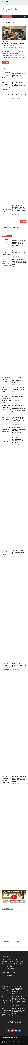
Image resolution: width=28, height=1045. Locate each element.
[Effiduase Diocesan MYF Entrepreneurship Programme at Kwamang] (6, 82)
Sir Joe (12, 47)
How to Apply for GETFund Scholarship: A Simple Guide (18, 252)
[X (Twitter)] (13, 4)
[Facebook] (17, 4)
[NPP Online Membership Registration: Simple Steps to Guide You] (6, 663)
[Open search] (24, 16)
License (18, 1041)
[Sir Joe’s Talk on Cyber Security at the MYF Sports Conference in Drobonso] (6, 417)
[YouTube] (15, 4)
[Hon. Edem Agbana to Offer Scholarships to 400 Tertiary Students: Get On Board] (6, 259)
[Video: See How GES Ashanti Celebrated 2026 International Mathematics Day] (6, 427)
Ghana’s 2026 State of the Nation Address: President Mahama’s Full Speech (19, 779)
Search (4, 219)
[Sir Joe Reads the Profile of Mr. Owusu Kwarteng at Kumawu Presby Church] (6, 1008)
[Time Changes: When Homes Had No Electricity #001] (6, 93)
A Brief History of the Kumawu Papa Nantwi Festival (18, 552)
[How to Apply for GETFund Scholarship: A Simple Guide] (6, 251)
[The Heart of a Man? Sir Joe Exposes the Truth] (6, 388)
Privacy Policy (11, 1041)
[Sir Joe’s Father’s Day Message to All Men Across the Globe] (6, 395)
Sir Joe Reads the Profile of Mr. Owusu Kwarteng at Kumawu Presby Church (18, 1011)
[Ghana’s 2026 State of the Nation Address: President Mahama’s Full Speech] (6, 776)
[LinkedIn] (19, 4)
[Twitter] (12, 1030)
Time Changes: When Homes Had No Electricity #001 (19, 94)
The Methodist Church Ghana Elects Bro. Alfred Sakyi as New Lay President (18, 74)
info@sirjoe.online (10, 972)
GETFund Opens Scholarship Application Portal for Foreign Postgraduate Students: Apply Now (18, 242)
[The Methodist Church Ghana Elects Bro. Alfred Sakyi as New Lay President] (6, 72)
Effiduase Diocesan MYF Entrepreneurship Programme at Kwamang (18, 84)
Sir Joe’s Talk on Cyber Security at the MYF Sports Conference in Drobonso (18, 420)
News (6, 41)
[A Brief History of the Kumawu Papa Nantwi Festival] (6, 551)
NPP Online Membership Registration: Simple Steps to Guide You (19, 665)
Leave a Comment (18, 47)
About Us (4, 1041)
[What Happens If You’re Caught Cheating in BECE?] (14, 33)
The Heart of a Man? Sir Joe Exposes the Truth (18, 388)
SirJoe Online (11, 9)
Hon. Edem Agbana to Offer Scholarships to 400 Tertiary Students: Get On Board (19, 262)
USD (11, 941)
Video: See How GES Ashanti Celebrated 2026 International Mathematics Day (19, 430)
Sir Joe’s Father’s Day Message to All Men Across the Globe (18, 396)
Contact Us (4, 1042)
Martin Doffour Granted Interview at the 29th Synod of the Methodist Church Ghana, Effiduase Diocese (18, 209)
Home (3, 41)
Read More (5, 62)
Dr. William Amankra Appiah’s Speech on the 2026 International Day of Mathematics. (19, 440)
